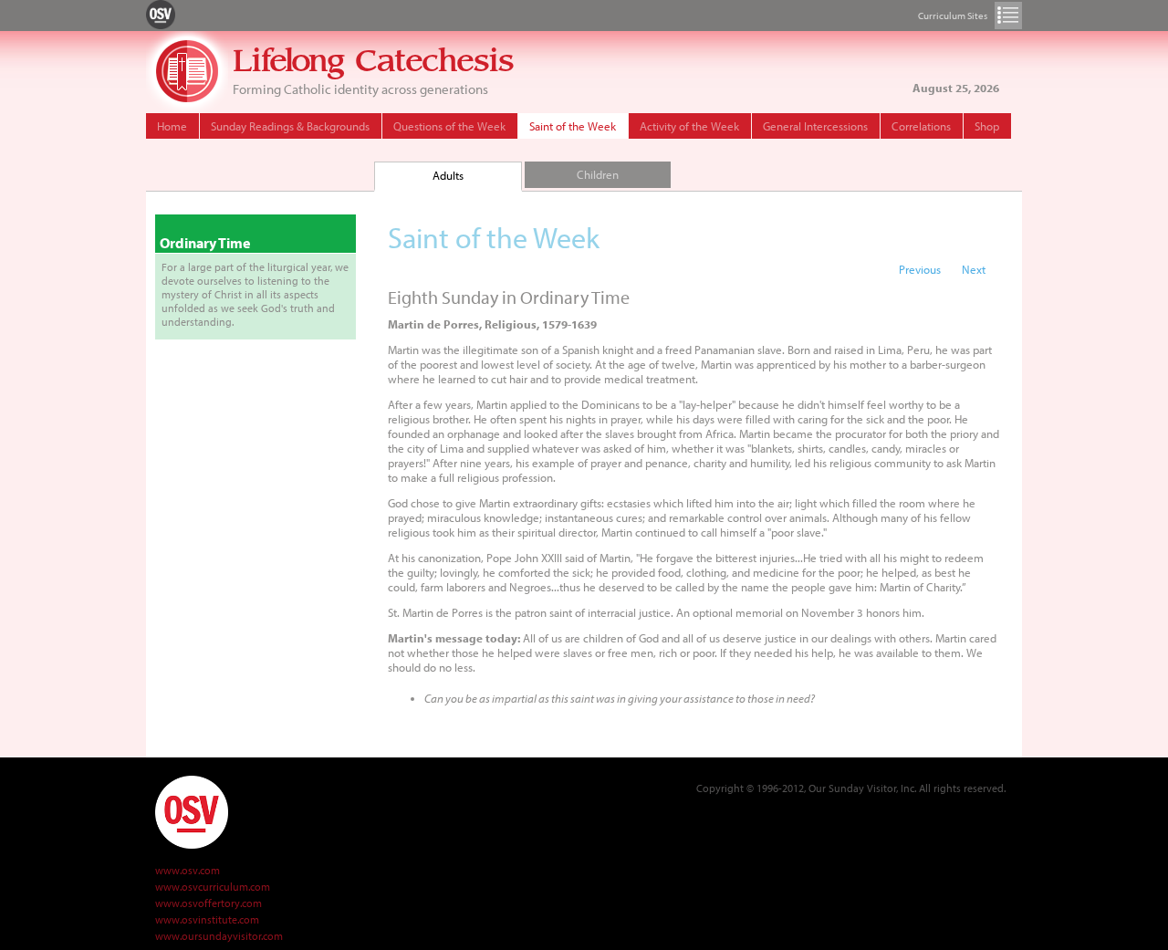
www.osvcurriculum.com (212, 886)
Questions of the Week (449, 126)
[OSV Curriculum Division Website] (160, 13)
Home (172, 126)
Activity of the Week (689, 126)
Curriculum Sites (1008, 15)
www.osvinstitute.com (207, 919)
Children (598, 174)
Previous (920, 269)
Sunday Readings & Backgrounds (290, 126)
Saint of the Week (572, 126)
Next (974, 269)
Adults (448, 175)
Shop (987, 126)
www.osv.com (187, 870)
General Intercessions (815, 126)
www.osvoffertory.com (208, 903)
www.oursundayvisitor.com (219, 936)
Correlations (921, 126)
